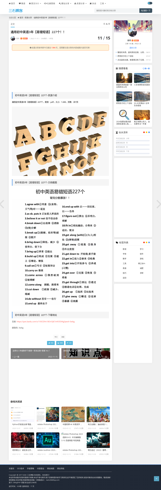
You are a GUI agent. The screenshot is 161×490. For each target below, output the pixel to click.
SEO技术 (20, 468)
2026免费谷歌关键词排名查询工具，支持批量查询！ (124, 122)
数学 (124, 258)
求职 (141, 273)
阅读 (51, 343)
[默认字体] (107, 24)
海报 (61, 343)
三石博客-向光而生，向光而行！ (38, 475)
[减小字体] (104, 24)
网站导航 (60, 468)
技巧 (124, 273)
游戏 (141, 258)
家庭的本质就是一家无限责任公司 (124, 86)
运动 (124, 277)
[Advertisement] (60, 70)
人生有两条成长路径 (142, 85)
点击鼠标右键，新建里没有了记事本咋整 (133, 60)
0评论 (50, 38)
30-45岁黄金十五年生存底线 (141, 104)
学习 (56, 337)
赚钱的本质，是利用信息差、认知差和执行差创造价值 (138, 52)
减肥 (141, 268)
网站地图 (50, 468)
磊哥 (21, 38)
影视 (124, 249)
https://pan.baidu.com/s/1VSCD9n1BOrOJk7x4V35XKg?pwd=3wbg (46, 321)
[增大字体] (109, 24)
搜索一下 (146, 11)
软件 (141, 254)
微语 (23, 3)
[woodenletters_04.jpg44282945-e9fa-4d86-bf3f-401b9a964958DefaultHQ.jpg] (60, 141)
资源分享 (81, 3)
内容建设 (40, 468)
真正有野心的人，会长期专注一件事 (142, 122)
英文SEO (35, 3)
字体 (124, 254)
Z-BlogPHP (17, 482)
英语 (63, 337)
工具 (102, 3)
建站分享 (65, 3)
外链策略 (30, 468)
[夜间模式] (150, 3)
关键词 (11, 468)
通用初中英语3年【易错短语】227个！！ (50, 17)
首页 (13, 3)
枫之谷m (141, 263)
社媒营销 (51, 3)
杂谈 (94, 3)
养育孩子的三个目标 (125, 56)
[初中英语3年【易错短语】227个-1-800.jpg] (60, 248)
